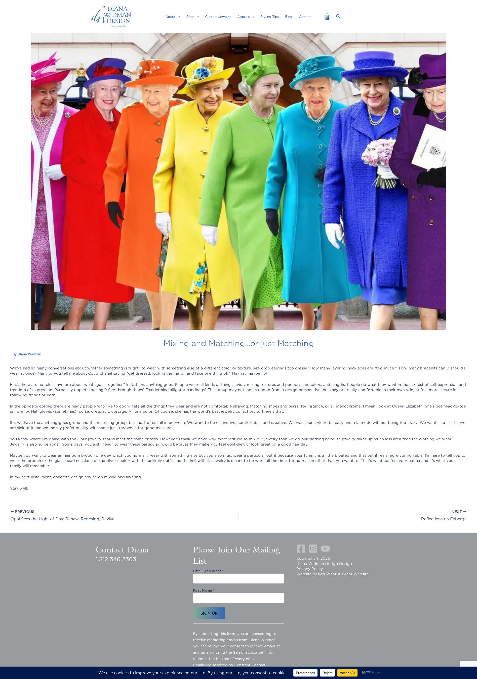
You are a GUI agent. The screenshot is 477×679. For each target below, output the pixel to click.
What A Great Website (347, 574)
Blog (288, 16)
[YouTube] (325, 548)
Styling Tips (269, 16)
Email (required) (208, 571)
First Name (203, 590)
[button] (177, 17)
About (170, 16)
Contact (305, 16)
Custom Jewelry (218, 16)
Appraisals (245, 16)
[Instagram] (313, 548)
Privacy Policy (309, 568)
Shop (190, 16)
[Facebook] (301, 548)
